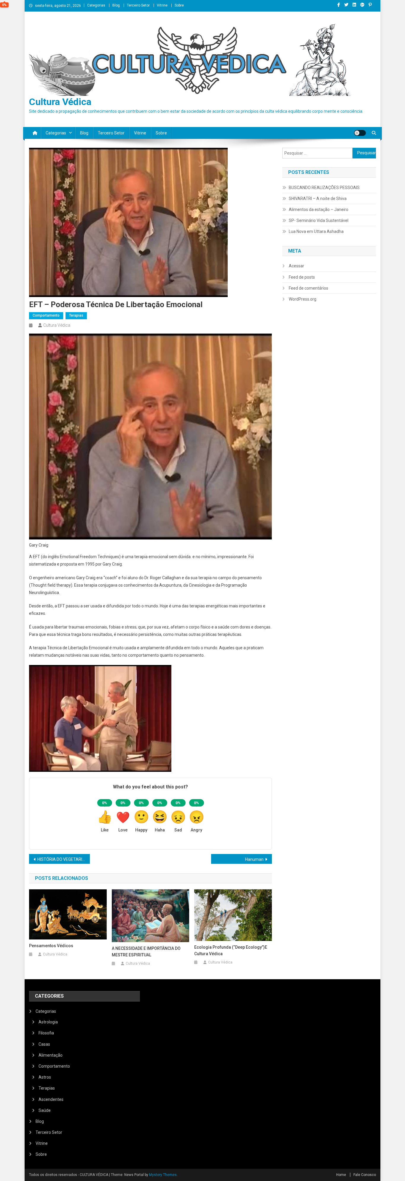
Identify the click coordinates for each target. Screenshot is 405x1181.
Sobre (179, 5)
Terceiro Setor (138, 5)
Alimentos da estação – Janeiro (318, 209)
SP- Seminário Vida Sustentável (318, 220)
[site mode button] (360, 133)
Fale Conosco (364, 1175)
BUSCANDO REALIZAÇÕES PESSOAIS (324, 187)
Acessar (296, 265)
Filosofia (46, 1033)
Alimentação (51, 1055)
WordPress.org (302, 299)
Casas (44, 1044)
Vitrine (162, 5)
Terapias (76, 315)
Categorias (96, 5)
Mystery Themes (163, 1175)
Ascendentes (51, 1099)
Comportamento (46, 315)
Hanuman (254, 859)
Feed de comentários (308, 288)
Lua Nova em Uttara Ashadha (316, 231)
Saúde (45, 1110)
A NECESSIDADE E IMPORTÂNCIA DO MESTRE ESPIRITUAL (146, 951)
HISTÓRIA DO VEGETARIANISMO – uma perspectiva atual (63, 859)
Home (341, 1175)
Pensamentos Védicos (51, 945)
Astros (45, 1077)
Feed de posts (302, 277)
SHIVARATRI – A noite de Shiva (318, 198)
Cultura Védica (60, 101)
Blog (116, 5)
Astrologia (48, 1022)
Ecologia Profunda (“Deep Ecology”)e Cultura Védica (230, 950)
